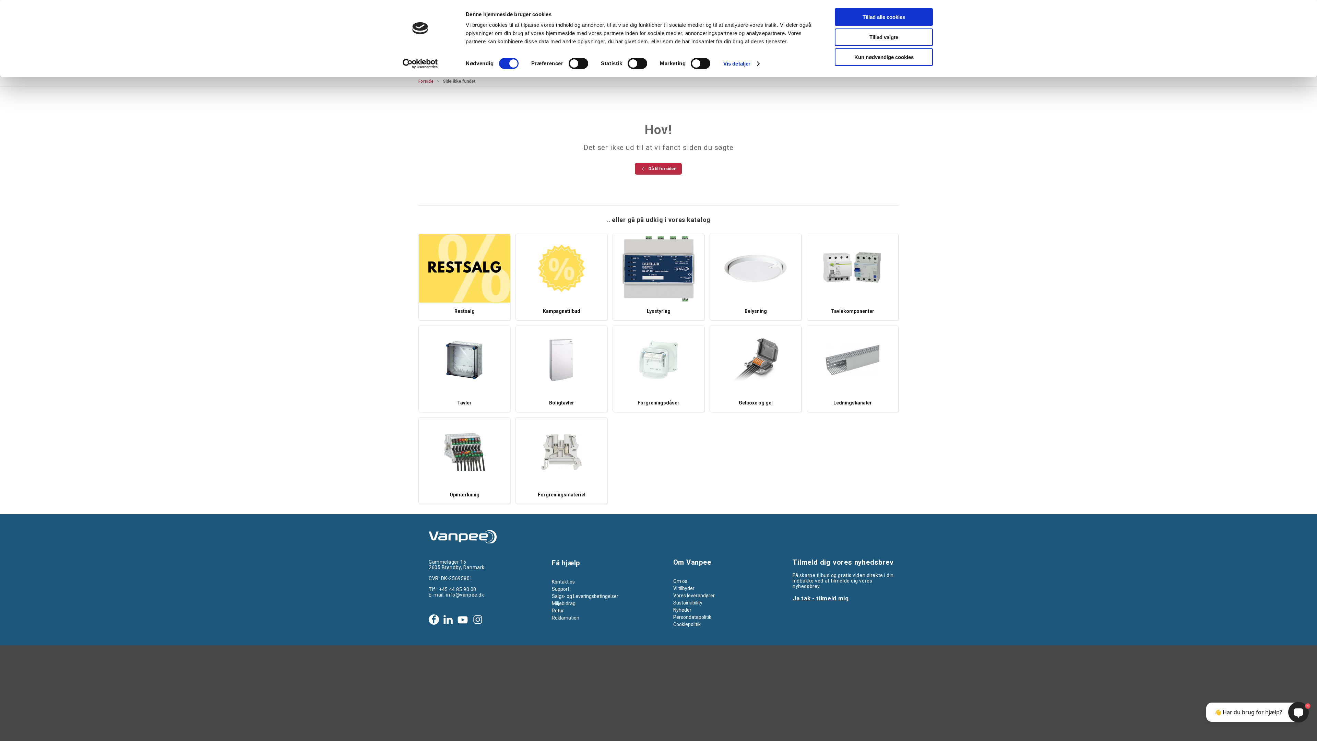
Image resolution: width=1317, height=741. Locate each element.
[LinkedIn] (448, 619)
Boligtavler (561, 402)
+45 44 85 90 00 (457, 589)
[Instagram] (478, 619)
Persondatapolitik (692, 617)
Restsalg (464, 311)
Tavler (464, 402)
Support (560, 589)
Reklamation (565, 618)
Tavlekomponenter (852, 311)
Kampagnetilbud (561, 311)
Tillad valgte (883, 37)
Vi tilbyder (684, 588)
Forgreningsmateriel (561, 494)
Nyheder (682, 610)
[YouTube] (462, 619)
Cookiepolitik (687, 624)
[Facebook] (434, 619)
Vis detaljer (736, 64)
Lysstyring (659, 311)
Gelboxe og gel (756, 402)
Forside (426, 81)
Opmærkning (464, 494)
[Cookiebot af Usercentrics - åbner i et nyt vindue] (420, 64)
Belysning (756, 311)
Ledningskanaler (852, 402)
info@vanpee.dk (465, 595)
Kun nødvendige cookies (884, 57)
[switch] (578, 63)
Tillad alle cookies (884, 17)
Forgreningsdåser (658, 402)
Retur (558, 610)
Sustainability (687, 602)
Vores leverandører (694, 595)
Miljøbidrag (564, 603)
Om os (680, 581)
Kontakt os (563, 582)
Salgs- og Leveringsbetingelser (585, 596)
